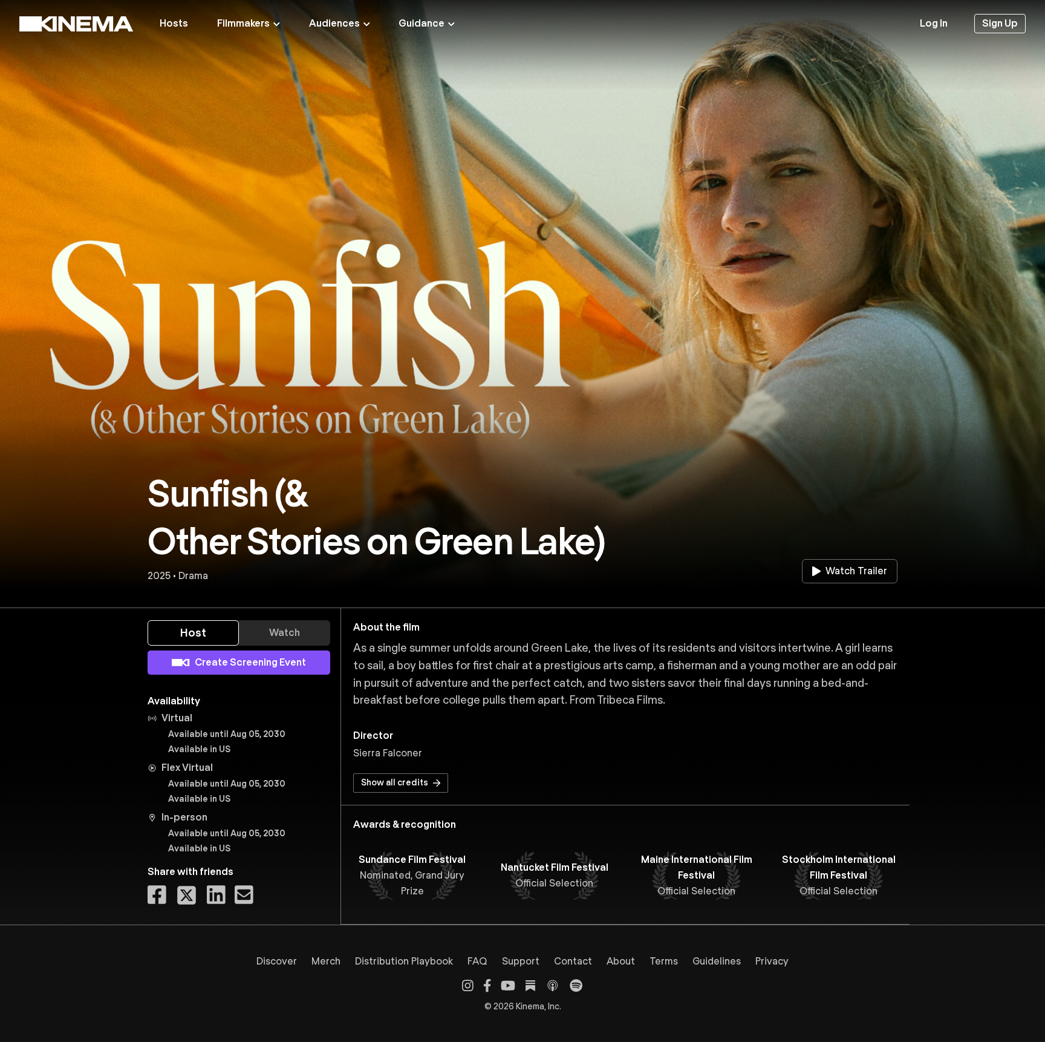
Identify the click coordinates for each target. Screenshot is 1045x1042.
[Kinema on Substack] (530, 985)
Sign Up (1000, 23)
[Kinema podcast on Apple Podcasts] (552, 985)
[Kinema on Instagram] (468, 985)
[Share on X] (186, 895)
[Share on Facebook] (157, 895)
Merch (325, 961)
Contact (573, 961)
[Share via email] (244, 895)
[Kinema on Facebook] (487, 985)
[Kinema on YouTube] (508, 985)
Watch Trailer (856, 571)
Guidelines (716, 961)
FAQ (477, 961)
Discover (276, 961)
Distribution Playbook (404, 961)
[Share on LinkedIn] (216, 895)
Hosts (174, 23)
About (621, 961)
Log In (934, 23)
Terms (663, 961)
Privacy (772, 961)
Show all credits (394, 782)
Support (520, 961)
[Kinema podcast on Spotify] (576, 985)
